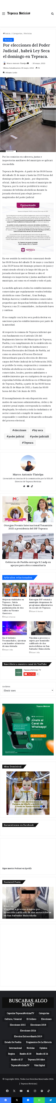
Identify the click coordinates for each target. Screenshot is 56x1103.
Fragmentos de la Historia (39, 1042)
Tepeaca (28, 442)
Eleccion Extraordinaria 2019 (28, 1036)
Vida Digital (39, 1065)
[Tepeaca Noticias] (18, 13)
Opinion (43, 1048)
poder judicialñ (40, 436)
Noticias (28, 33)
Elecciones (46, 1019)
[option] (28, 903)
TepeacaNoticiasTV (20, 1065)
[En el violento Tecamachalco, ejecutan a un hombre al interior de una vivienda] (14, 628)
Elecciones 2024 (28, 1030)
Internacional (15, 1048)
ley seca (38, 430)
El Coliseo (31, 1019)
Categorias (17, 33)
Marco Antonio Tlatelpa (17, 63)
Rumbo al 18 (25, 1054)
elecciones (20, 430)
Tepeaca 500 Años (36, 1059)
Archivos (6, 686)
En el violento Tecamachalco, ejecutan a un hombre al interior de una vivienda (14, 642)
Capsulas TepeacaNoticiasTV (20, 1013)
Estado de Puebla (13, 1042)
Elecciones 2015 (18, 1025)
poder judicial (16, 436)
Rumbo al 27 (17, 1059)
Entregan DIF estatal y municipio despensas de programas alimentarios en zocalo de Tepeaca (41, 603)
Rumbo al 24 (42, 1054)
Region (11, 1054)
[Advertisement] (39, 10)
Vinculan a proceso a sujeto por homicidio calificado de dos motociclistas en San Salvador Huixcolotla (39, 643)
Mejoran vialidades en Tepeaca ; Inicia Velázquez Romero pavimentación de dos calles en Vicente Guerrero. (13, 606)
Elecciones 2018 (38, 1025)
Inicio (7, 33)
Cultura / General (13, 1019)
